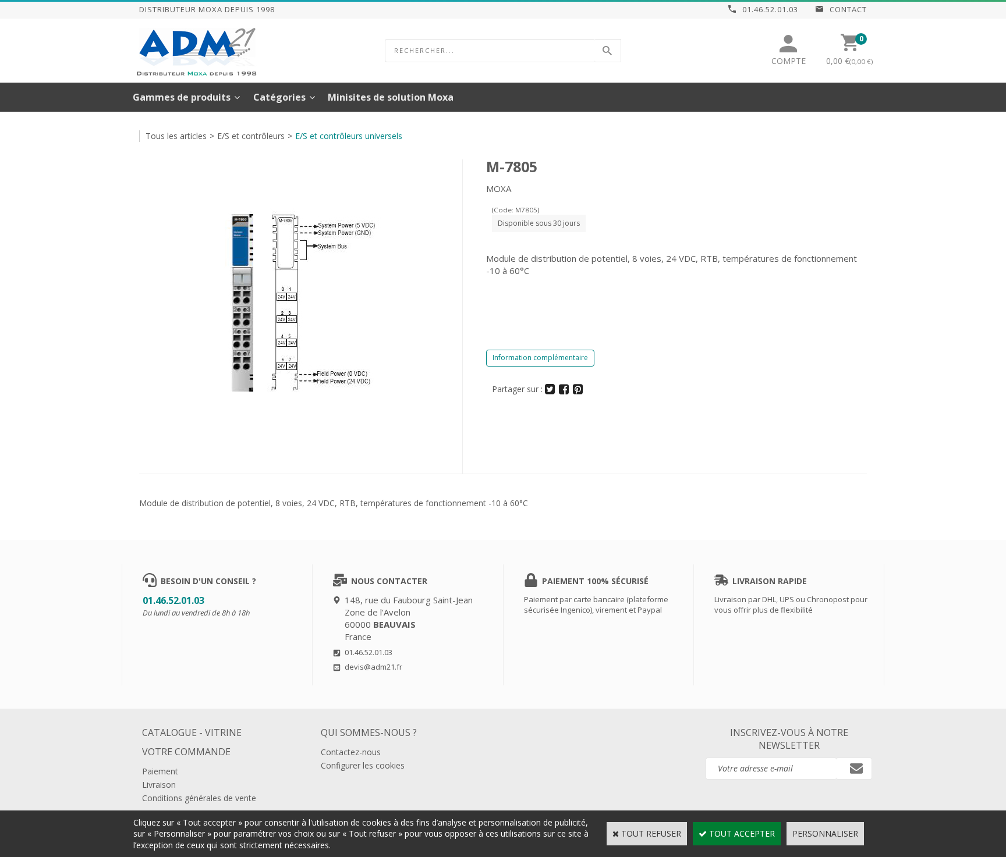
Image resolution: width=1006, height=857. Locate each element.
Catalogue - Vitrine (192, 732)
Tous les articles (176, 135)
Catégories (279, 97)
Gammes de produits (182, 97)
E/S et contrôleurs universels (348, 135)
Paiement (160, 771)
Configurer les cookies (363, 765)
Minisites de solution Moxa (391, 97)
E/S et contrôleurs (251, 135)
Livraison (159, 784)
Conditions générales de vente (199, 797)
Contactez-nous (351, 752)
